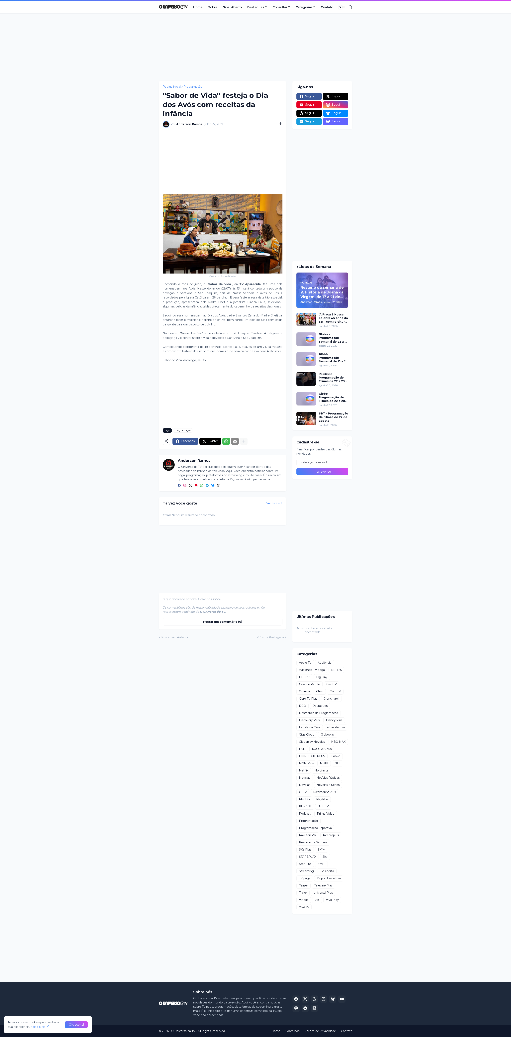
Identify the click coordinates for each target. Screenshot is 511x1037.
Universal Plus (323, 892)
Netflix (303, 770)
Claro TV (335, 691)
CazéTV (331, 684)
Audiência (324, 662)
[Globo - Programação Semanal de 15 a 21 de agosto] (306, 359)
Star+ (321, 864)
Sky (325, 857)
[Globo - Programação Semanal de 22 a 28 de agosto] (306, 339)
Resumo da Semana (313, 842)
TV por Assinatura (329, 878)
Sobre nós (292, 1031)
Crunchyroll (331, 698)
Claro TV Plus (308, 698)
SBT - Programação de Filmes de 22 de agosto (333, 417)
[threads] (218, 486)
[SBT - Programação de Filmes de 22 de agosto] (306, 418)
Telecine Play (323, 885)
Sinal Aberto (232, 7)
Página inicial (172, 86)
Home (198, 7)
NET (338, 763)
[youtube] (196, 486)
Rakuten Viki (308, 835)
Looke (335, 756)
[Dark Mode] (341, 7)
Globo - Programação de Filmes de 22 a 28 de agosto (332, 397)
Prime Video (325, 813)
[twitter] (190, 486)
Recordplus (331, 835)
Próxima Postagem (270, 637)
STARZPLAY (307, 857)
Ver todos (273, 503)
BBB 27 (304, 677)
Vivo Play (332, 900)
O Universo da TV (183, 1031)
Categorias (304, 7)
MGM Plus (306, 763)
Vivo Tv (304, 907)
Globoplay (328, 734)
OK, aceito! (76, 1024)
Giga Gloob (306, 734)
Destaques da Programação (318, 713)
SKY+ (321, 849)
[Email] (235, 441)
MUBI (324, 763)
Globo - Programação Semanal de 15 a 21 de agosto (333, 357)
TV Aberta (327, 871)
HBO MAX (338, 742)
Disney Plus (334, 720)
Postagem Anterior (174, 637)
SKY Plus (305, 849)
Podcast (305, 813)
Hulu (302, 749)
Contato (327, 7)
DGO (302, 706)
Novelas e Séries (328, 785)
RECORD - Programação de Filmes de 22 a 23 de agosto (332, 377)
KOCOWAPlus (322, 749)
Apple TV (305, 662)
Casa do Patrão (309, 684)
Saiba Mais (38, 1027)
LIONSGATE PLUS (312, 756)
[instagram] (184, 486)
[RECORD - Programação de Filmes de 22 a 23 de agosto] (306, 379)
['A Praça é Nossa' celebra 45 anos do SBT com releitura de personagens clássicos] (306, 319)
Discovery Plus (309, 720)
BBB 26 (336, 670)
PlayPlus (322, 799)
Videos (303, 900)
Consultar (279, 7)
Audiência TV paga (312, 670)
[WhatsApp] (226, 441)
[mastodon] (296, 1008)
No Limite (322, 770)
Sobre (212, 7)
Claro (319, 691)
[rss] (314, 1008)
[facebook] (179, 486)
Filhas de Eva (336, 727)
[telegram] (207, 486)
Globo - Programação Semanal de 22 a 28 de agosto (333, 337)
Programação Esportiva (315, 828)
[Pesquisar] (349, 7)
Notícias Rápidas (328, 777)
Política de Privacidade (320, 1031)
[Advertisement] (255, 47)
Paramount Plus (324, 792)
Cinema (304, 691)
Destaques (255, 7)
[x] (305, 999)
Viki (317, 900)
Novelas (304, 785)
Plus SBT (305, 806)
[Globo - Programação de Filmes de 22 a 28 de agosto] (306, 398)
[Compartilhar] (279, 124)
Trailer (303, 892)
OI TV (303, 792)
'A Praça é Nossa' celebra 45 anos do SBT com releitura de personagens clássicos (333, 318)
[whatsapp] (201, 486)
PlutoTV (323, 806)
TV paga (304, 878)
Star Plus (305, 864)
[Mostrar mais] (244, 441)
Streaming (306, 871)
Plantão (304, 799)
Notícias (304, 777)
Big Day (321, 677)
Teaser (303, 885)
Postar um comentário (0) (222, 622)
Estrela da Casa (309, 727)
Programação (192, 86)
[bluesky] (212, 486)
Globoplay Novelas (312, 742)
